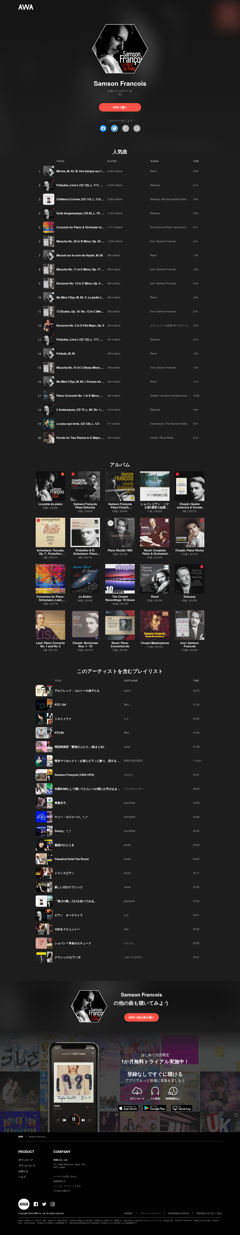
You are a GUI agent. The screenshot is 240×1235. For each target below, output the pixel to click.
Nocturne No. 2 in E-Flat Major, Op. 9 (80, 325)
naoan (127, 887)
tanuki (127, 845)
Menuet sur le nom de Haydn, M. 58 (79, 255)
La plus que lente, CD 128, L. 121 (78, 424)
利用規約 (128, 1213)
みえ (126, 915)
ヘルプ (22, 1176)
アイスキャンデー (134, 788)
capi (126, 929)
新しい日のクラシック (69, 887)
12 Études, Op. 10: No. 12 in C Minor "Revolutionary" (91, 311)
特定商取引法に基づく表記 (209, 1213)
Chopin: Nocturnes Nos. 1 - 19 (85, 644)
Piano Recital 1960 (120, 550)
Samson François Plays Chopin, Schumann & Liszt (120, 507)
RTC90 (59, 733)
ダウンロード (25, 1160)
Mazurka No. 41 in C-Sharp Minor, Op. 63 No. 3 (86, 367)
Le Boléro (85, 597)
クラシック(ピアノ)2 (67, 957)
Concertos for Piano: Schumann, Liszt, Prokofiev (177, 227)
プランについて (26, 1165)
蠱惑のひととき (64, 845)
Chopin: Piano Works (162, 437)
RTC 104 (60, 705)
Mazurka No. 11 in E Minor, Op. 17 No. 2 (82, 269)
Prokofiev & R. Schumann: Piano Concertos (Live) (85, 553)
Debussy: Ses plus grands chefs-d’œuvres (173, 199)
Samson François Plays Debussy (85, 505)
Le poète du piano (50, 504)
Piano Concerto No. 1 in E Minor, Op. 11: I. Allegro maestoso (96, 396)
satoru (127, 690)
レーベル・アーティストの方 (67, 1185)
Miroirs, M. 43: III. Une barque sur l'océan (83, 171)
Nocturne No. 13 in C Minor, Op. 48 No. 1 (82, 283)
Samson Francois (36, 1136)
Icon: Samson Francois (163, 241)
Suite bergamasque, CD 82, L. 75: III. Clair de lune (88, 213)
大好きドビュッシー (67, 929)
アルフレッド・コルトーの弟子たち (77, 691)
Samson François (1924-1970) (74, 775)
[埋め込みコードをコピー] (136, 128)
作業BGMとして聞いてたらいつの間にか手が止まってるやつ (93, 789)
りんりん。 (130, 943)
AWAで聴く (120, 107)
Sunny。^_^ (63, 831)
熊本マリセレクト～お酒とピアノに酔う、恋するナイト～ (91, 761)
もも (126, 718)
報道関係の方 (59, 1181)
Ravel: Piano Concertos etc (120, 644)
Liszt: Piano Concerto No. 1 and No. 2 (50, 644)
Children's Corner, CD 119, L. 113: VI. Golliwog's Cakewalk (94, 199)
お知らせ (23, 1171)
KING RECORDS (133, 760)
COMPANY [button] (61, 1152)
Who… (127, 704)
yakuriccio (129, 901)
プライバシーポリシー (150, 1213)
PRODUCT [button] (26, 1152)
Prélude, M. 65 (65, 353)
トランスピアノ (64, 873)
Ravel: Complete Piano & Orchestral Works (154, 553)
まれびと (129, 774)
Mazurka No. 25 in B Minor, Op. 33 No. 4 (82, 241)
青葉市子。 (62, 803)
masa (127, 746)
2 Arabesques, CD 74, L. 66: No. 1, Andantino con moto (92, 410)
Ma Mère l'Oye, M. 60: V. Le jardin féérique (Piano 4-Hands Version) (100, 297)
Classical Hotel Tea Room (72, 859)
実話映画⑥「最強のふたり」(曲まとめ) (79, 747)
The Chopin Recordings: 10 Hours (120, 598)
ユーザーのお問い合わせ (65, 1176)
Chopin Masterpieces (155, 643)
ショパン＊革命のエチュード (73, 943)
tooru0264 (129, 802)
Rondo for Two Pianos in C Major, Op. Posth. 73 (87, 438)
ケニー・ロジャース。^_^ (71, 817)
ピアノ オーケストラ (69, 915)
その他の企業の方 (61, 1190)
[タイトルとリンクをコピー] (125, 128)
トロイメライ (63, 719)
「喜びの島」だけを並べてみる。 (76, 901)
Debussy (155, 185)
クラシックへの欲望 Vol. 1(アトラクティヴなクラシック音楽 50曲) (187, 325)
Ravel (153, 171)
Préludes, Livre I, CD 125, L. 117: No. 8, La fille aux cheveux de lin (99, 185)
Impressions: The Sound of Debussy (170, 423)
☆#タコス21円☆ (133, 957)
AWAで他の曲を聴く (141, 1017)
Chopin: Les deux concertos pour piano (172, 395)
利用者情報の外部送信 (178, 1213)
